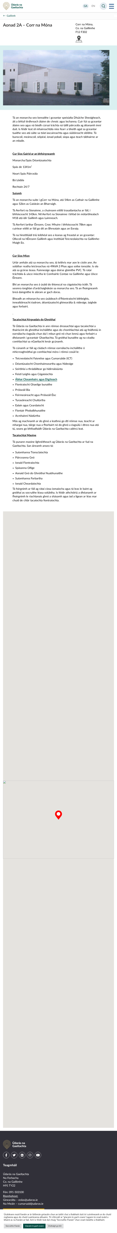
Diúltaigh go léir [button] (55, 1226)
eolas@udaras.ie (28, 1200)
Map (79, 39)
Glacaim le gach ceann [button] (34, 1226)
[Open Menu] (111, 6)
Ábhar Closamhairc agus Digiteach (36, 379)
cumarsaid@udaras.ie (30, 1204)
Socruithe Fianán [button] (13, 1226)
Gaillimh (11, 16)
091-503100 (16, 1192)
